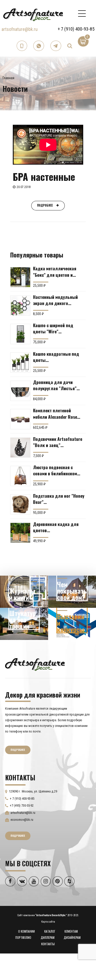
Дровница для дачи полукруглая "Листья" (55, 385)
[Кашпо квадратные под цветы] (20, 362)
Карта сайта (48, 921)
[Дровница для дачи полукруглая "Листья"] (20, 391)
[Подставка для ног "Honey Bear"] (20, 504)
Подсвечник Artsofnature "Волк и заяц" (57, 442)
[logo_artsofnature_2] (35, 664)
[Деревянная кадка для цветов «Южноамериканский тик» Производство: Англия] (20, 533)
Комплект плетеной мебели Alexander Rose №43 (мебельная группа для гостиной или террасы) (56, 413)
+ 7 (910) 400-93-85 (76, 29)
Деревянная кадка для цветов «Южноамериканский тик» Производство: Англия (58, 527)
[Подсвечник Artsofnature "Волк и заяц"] (20, 448)
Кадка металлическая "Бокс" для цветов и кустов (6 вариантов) (54, 271)
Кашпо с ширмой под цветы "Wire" (53, 328)
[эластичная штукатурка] (24, 624)
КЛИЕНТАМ (71, 931)
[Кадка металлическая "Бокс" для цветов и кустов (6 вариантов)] (20, 277)
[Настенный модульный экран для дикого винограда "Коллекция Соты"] (20, 306)
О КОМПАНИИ (26, 931)
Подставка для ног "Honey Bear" (58, 499)
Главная (8, 78)
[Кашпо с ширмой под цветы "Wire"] (20, 334)
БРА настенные (44, 177)
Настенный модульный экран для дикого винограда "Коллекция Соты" (56, 300)
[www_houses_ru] (24, 592)
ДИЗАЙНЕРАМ (72, 937)
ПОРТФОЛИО (23, 937)
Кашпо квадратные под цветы (56, 357)
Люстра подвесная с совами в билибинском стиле (55, 470)
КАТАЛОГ (49, 931)
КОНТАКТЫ (48, 944)
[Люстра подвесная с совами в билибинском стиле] (20, 476)
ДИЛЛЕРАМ (48, 937)
